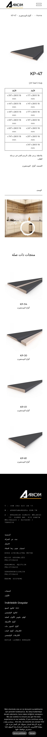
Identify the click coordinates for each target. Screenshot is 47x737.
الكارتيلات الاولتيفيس (12, 635)
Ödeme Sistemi (14, 578)
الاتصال (7, 544)
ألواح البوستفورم (25, 15)
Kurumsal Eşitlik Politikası (16, 566)
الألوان (7, 595)
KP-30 (23, 355)
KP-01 (23, 407)
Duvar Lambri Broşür (18, 640)
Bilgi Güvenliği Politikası (15, 559)
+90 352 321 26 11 (21, 506)
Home (39, 15)
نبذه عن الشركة (11, 539)
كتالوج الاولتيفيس (11, 612)
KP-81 (23, 458)
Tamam (32, 733)
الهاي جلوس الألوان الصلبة (15, 617)
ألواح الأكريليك (10, 622)
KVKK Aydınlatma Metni (19, 553)
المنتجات (8, 591)
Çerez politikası (19, 733)
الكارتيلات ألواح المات (13, 631)
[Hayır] (44, 721)
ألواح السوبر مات (12, 626)
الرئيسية (8, 535)
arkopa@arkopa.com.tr (23, 510)
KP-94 (23, 304)
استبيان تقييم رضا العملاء (15, 548)
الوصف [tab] (39, 190)
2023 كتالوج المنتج (12, 608)
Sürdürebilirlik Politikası (15, 573)
